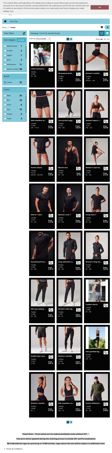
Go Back (21, 40)
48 (105, 39)
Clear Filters (9, 33)
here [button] (11, 11)
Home (4, 27)
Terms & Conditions (14, 449)
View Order (14, 21)
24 (101, 39)
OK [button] (100, 7)
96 (108, 39)
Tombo (12, 27)
